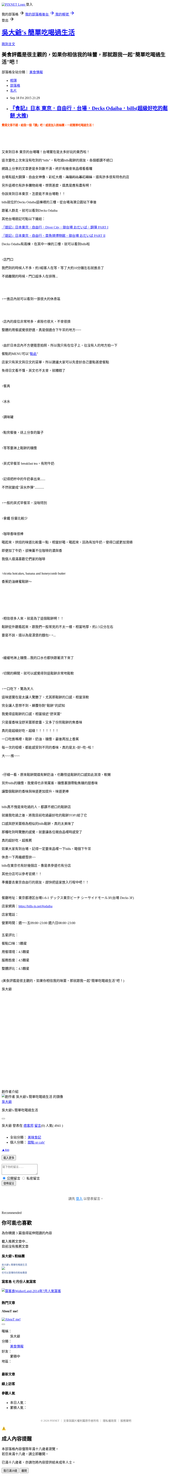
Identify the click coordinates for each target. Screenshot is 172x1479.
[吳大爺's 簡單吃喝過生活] (3, 1268)
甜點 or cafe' (36, 1142)
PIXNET (54, 1420)
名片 (13, 90)
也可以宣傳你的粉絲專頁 (14, 1272)
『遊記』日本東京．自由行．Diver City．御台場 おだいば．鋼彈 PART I (55, 227)
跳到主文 (8, 44)
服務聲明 (125, 1420)
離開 (24, 1470)
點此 (33, 354)
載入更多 (8, 1157)
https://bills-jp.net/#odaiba (35, 906)
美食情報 (36, 72)
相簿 (13, 80)
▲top (5, 1149)
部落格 (15, 85)
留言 (37, 1125)
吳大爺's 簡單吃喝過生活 (38, 32)
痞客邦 (28, 1125)
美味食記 (34, 1137)
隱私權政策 (109, 1420)
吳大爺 (7, 1102)
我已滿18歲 (10, 1470)
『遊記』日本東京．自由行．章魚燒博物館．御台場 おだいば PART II (53, 235)
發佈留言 (8, 1183)
